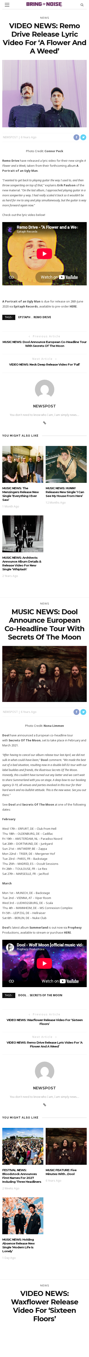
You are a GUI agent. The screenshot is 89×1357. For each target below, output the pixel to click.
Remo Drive (42, 317)
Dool (22, 995)
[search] (82, 5)
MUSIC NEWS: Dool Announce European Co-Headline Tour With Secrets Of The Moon (44, 344)
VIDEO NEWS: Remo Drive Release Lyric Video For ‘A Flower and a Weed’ (44, 1044)
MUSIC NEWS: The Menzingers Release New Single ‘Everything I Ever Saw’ (20, 494)
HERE (73, 306)
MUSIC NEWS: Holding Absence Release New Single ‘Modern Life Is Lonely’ (18, 1245)
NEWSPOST (10, 137)
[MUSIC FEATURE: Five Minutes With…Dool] (66, 1146)
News (44, 17)
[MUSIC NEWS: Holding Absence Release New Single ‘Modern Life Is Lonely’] (22, 1215)
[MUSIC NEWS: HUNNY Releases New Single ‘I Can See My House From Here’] (66, 464)
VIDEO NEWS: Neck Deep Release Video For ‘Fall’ (44, 364)
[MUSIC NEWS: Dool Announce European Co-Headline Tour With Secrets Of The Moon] (44, 673)
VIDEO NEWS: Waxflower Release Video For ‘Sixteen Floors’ (45, 1022)
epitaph (24, 317)
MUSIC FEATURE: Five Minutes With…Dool (61, 1172)
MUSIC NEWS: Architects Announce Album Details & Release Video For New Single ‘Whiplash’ (21, 563)
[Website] (44, 422)
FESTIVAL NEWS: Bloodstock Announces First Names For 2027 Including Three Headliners (21, 1175)
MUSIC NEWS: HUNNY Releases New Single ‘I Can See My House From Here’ (65, 492)
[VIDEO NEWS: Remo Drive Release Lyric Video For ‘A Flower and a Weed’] (44, 93)
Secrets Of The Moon (46, 995)
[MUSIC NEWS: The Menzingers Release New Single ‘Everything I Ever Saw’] (22, 464)
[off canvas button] (7, 5)
